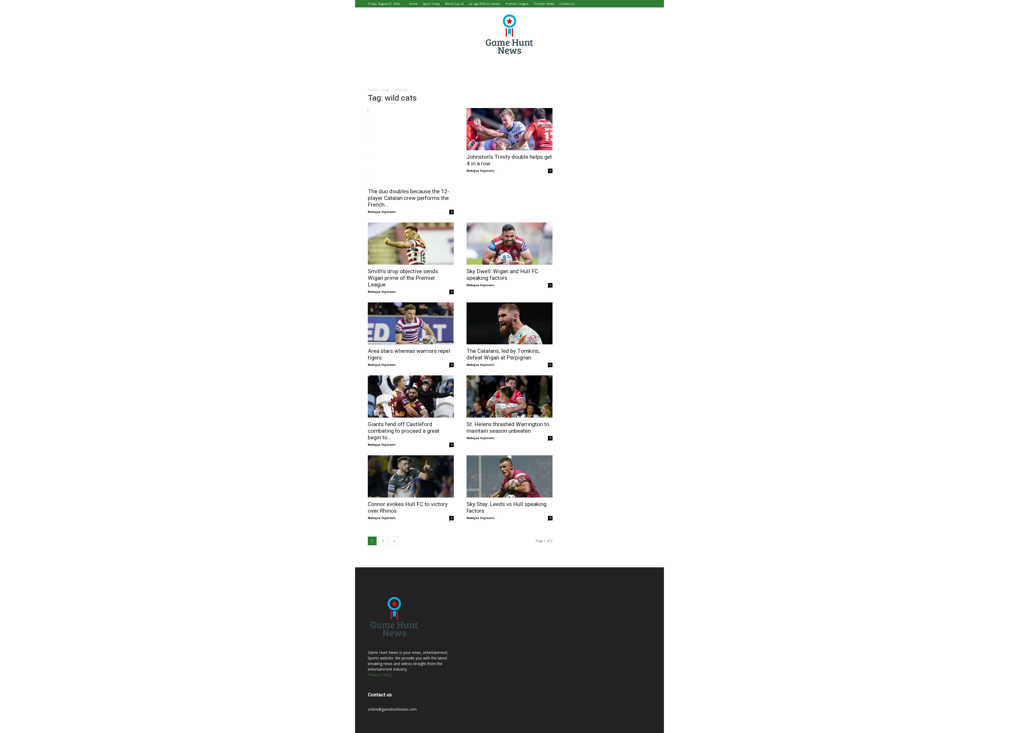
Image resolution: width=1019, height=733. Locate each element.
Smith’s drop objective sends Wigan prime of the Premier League (403, 278)
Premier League (517, 4)
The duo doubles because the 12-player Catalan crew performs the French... (408, 198)
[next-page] (394, 541)
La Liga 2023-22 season (484, 4)
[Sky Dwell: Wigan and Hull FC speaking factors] (509, 243)
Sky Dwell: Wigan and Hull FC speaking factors (502, 274)
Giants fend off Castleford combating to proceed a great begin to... (403, 431)
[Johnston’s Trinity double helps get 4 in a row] (509, 129)
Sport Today (431, 4)
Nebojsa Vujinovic (382, 212)
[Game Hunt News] (509, 34)
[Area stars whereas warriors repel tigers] (411, 323)
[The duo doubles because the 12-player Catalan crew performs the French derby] (411, 146)
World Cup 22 (454, 4)
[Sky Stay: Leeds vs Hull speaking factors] (509, 476)
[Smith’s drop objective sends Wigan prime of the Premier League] (411, 243)
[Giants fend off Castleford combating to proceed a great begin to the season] (411, 396)
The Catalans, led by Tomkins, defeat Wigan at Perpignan (503, 354)
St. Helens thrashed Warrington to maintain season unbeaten (508, 427)
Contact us (566, 4)
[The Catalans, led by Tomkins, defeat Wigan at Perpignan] (509, 323)
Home (413, 4)
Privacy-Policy (379, 674)
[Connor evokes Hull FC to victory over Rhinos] (411, 476)
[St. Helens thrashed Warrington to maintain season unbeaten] (509, 396)
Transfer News (544, 4)
